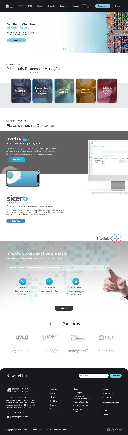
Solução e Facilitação (80, 402)
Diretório (53, 401)
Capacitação (77, 393)
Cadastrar (116, 376)
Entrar (117, 6)
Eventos (53, 405)
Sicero (52, 397)
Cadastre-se (103, 6)
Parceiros (53, 409)
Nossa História (107, 393)
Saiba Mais (16, 40)
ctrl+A (52, 393)
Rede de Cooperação (80, 405)
